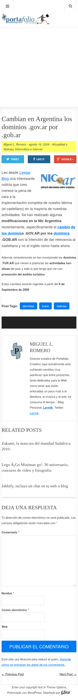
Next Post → (68, 674)
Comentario (10, 532)
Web (5, 627)
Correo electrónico (15, 610)
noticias (62, 306)
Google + (67, 159)
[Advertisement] (39, 55)
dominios (62, 233)
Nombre (8, 593)
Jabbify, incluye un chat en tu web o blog (35, 486)
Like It (40, 159)
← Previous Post (13, 674)
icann (45, 306)
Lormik (48, 407)
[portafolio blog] (26, 23)
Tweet (15, 159)
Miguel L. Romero (15, 144)
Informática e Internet (28, 149)
